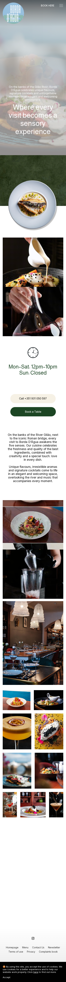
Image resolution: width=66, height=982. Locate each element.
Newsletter (54, 947)
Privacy (31, 951)
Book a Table (33, 411)
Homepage (12, 947)
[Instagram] (33, 938)
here (35, 972)
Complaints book (48, 951)
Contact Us (38, 947)
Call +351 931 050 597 (33, 398)
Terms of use (15, 951)
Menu (25, 947)
